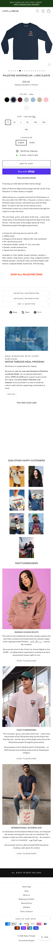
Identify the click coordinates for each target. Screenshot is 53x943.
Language (26, 138)
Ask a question (27, 304)
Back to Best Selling (28, 873)
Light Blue (33, 99)
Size (24, 116)
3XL (44, 122)
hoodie (20, 255)
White (26, 107)
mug (32, 258)
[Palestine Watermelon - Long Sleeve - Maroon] (11, 447)
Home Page (26, 887)
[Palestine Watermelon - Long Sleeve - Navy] (8, 447)
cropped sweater (42, 258)
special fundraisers (34, 374)
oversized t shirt (23, 261)
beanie (27, 255)
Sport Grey (26, 99)
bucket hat (27, 263)
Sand (39, 99)
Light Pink (46, 99)
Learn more (11, 394)
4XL (26, 129)
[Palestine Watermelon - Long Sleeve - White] (15, 450)
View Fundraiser (26, 661)
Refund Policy (26, 903)
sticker (10, 258)
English (21, 142)
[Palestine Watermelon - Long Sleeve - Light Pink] (11, 450)
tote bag (40, 263)
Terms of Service (26, 911)
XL (28, 122)
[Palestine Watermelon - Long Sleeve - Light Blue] (18, 447)
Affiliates (26, 907)
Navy (13, 99)
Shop (26, 891)
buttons (34, 255)
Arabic (32, 142)
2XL (35, 122)
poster (26, 258)
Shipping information (26, 293)
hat (15, 255)
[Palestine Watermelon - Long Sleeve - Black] (5, 447)
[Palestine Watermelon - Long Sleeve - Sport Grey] (15, 447)
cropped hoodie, (16, 263)
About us (26, 895)
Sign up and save (26, 919)
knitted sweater (9, 261)
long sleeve (18, 258)
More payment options (26, 177)
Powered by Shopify (26, 940)
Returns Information (26, 299)
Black (7, 99)
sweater (41, 255)
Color (26, 94)
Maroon (20, 99)
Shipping (18, 85)
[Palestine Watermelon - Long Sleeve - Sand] (8, 450)
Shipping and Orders (26, 899)
